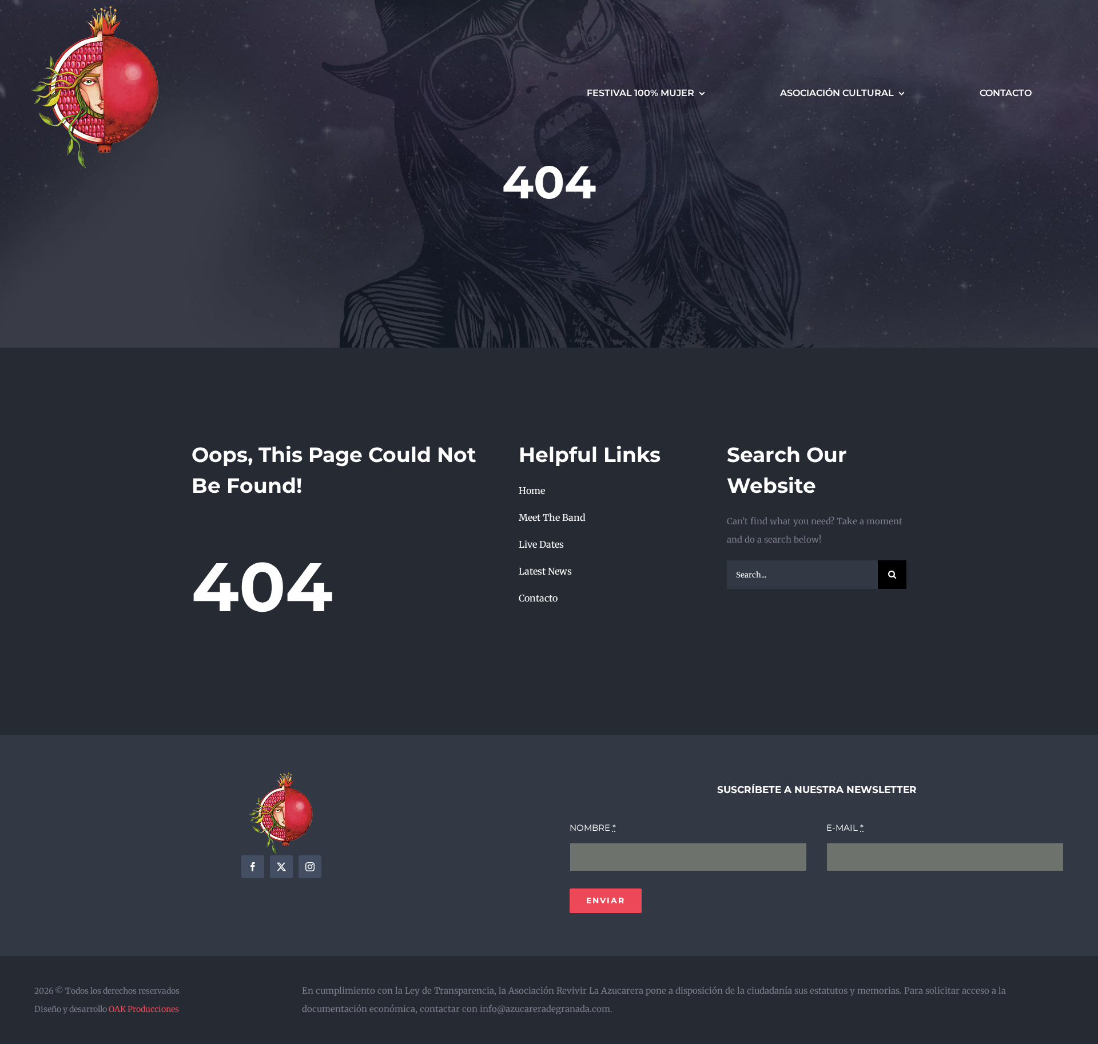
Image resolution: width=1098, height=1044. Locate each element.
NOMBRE (593, 827)
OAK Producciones (144, 1009)
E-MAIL (845, 827)
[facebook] (252, 866)
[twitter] (281, 866)
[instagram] (310, 866)
